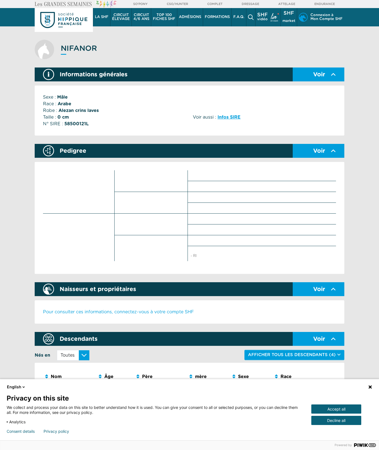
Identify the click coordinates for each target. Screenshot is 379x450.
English (14, 386)
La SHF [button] (101, 17)
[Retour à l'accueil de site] (64, 20)
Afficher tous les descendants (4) (292, 355)
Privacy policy (56, 431)
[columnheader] (70, 376)
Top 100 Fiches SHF (164, 17)
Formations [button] (217, 17)
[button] (250, 17)
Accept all (336, 409)
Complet (215, 4)
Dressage (250, 4)
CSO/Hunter (177, 4)
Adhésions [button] (190, 17)
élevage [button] (121, 17)
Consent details (21, 431)
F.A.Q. (238, 17)
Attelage (286, 4)
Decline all (336, 420)
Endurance (324, 4)
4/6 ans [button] (141, 17)
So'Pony (140, 4)
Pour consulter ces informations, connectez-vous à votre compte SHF (118, 312)
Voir (319, 75)
